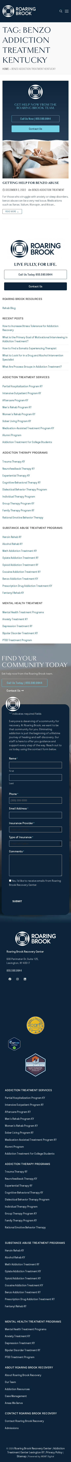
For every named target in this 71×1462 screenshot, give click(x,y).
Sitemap (22, 1456)
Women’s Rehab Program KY (18, 414)
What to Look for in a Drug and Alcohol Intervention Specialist (32, 357)
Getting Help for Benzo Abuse (30, 183)
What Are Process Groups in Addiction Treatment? (32, 367)
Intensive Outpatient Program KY (21, 393)
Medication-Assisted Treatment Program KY (28, 428)
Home (5, 69)
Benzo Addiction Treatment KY (20, 579)
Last (11, 783)
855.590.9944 (14, 970)
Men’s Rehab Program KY (16, 407)
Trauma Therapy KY (13, 461)
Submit (17, 901)
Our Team (10, 1382)
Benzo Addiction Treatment (48, 190)
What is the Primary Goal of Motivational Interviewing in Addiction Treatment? (35, 339)
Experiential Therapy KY (16, 475)
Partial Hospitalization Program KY (22, 386)
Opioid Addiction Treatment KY (20, 565)
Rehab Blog (9, 308)
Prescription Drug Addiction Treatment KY (27, 586)
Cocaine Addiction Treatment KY (21, 572)
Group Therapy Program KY (18, 503)
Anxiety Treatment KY (15, 619)
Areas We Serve (14, 1403)
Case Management (16, 1396)
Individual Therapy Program (18, 496)
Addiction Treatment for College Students (27, 442)
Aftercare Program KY (15, 400)
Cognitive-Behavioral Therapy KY (21, 482)
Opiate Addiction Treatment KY (20, 558)
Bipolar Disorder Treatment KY (20, 633)
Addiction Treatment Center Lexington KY (36, 1450)
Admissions (12, 1428)
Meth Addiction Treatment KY (19, 551)
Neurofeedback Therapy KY (18, 469)
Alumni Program (11, 435)
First (11, 771)
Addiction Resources (17, 1389)
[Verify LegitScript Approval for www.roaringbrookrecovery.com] (14, 1050)
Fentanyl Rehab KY (13, 593)
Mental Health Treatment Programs (23, 612)
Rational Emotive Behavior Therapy (22, 517)
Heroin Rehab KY (11, 537)
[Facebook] (10, 979)
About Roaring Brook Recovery (23, 1375)
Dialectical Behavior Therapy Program (24, 489)
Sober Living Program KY (16, 421)
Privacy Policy (54, 1452)
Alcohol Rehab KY (12, 544)
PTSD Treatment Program (17, 640)
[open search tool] (60, 11)
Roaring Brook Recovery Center (33, 1448)
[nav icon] (67, 11)
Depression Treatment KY (17, 626)
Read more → (12, 211)
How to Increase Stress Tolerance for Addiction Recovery (30, 328)
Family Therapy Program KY (18, 510)
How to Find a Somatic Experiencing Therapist (29, 348)
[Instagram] (17, 979)
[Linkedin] (25, 979)
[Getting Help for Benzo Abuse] (35, 159)
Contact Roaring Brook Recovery (24, 1421)
